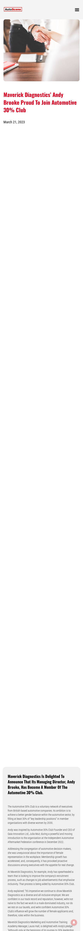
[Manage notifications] (74, 922)
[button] (77, 9)
